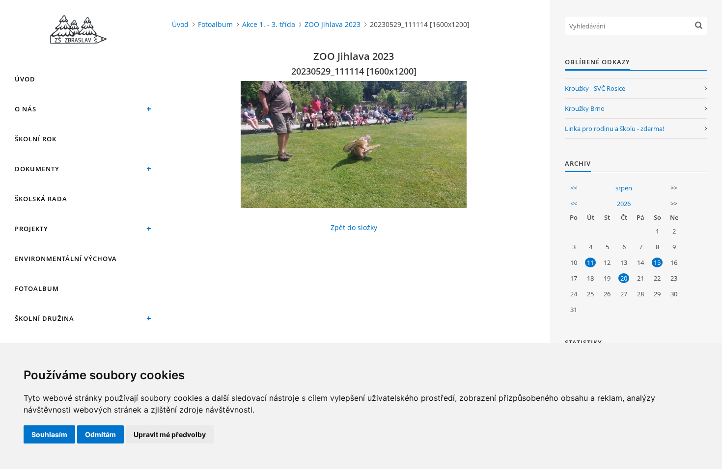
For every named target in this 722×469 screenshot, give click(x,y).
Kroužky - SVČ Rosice (595, 88)
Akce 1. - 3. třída (268, 24)
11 (590, 262)
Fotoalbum (37, 288)
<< (573, 187)
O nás (25, 108)
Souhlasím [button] (49, 434)
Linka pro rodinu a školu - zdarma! (614, 128)
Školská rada (41, 198)
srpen (623, 187)
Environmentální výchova (66, 258)
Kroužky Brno (585, 108)
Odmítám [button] (100, 434)
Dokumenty (37, 168)
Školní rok (35, 138)
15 (657, 262)
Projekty (31, 228)
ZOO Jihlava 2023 (333, 24)
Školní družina (44, 318)
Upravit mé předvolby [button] (170, 434)
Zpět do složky (354, 227)
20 (623, 278)
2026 (624, 203)
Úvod (25, 79)
